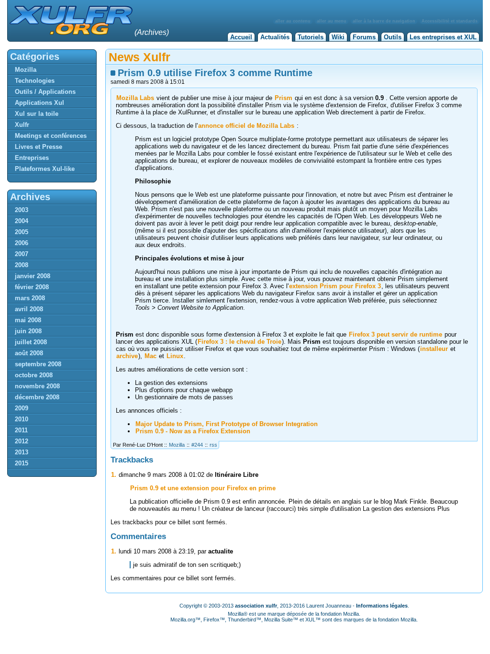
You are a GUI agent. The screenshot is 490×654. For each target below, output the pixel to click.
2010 (21, 419)
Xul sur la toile (36, 113)
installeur (434, 348)
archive (127, 356)
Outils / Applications (45, 91)
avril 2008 (29, 309)
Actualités (275, 37)
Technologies (35, 80)
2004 (21, 221)
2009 (21, 408)
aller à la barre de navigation (384, 21)
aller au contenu (293, 21)
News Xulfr (139, 57)
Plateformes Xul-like (45, 168)
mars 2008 (30, 298)
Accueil (241, 37)
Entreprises (32, 157)
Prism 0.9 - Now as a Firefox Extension (192, 431)
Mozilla (177, 445)
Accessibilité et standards (450, 21)
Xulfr (22, 124)
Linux (175, 356)
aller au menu (331, 21)
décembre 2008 (37, 397)
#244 (197, 445)
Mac (150, 356)
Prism (283, 97)
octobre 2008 (34, 375)
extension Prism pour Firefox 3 (335, 286)
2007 (21, 254)
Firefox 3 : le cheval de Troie (239, 341)
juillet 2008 (31, 342)
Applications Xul (39, 102)
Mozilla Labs (135, 97)
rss (213, 445)
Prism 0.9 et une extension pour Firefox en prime (203, 488)
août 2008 (29, 353)
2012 (21, 441)
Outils (392, 37)
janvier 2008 (32, 276)
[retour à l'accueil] (70, 32)
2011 (21, 430)
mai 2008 (28, 320)
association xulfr (256, 606)
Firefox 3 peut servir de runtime (395, 334)
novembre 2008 (37, 386)
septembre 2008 (38, 364)
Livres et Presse (38, 146)
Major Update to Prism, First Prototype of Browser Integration (226, 424)
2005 (21, 232)
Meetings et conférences (51, 135)
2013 (21, 452)
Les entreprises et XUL (443, 37)
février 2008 (32, 287)
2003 (21, 210)
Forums (364, 37)
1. (113, 474)
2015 (21, 463)
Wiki (338, 37)
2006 (21, 243)
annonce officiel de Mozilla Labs (246, 125)
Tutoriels (310, 37)
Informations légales (382, 606)
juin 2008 (28, 331)
